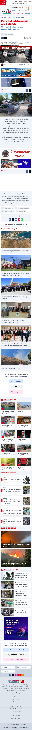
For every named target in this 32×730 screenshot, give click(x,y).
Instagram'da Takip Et (17, 659)
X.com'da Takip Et (17, 655)
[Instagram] (16, 675)
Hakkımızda (16, 699)
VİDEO (6, 667)
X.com (17, 386)
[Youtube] (19, 675)
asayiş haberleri (9, 34)
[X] (13, 675)
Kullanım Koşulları (16, 706)
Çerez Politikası (16, 711)
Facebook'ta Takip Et (17, 650)
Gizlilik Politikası (16, 709)
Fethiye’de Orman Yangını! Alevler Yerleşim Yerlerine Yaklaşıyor (17, 2)
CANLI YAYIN (22, 667)
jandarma (22, 211)
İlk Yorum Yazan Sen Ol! (17, 225)
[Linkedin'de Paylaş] (16, 219)
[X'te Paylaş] (5, 38)
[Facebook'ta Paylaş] (2, 38)
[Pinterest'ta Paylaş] (19, 219)
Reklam (16, 702)
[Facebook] (10, 675)
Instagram (17, 392)
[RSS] (22, 675)
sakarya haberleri (9, 211)
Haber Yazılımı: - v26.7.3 (16, 728)
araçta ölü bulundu (23, 208)
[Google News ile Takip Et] (27, 65)
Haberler (3, 17)
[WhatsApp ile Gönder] (22, 219)
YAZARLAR (7, 671)
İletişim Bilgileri (16, 718)
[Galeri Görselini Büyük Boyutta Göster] (16, 105)
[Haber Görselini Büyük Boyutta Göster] (16, 54)
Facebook (17, 381)
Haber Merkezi (8, 65)
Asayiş (9, 17)
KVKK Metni (16, 715)
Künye (16, 697)
